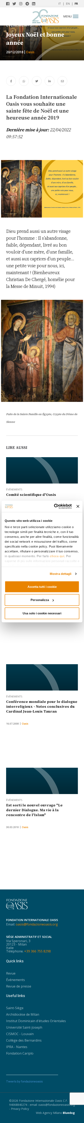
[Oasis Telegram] (28, 3)
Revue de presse (18, 986)
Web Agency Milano (49, 1113)
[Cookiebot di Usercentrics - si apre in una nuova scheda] (54, 506)
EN (68, 3)
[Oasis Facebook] (9, 3)
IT (59, 3)
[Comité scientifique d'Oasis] (42, 470)
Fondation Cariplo (19, 1053)
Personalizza (40, 600)
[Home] (45, 15)
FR (76, 3)
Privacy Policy (20, 1109)
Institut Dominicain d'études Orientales (36, 1021)
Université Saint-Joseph (24, 1027)
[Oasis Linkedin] (34, 3)
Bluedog (69, 1113)
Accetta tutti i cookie (42, 586)
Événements (14, 489)
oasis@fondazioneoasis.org (37, 924)
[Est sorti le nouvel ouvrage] (42, 781)
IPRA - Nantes (16, 1047)
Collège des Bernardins (24, 1040)
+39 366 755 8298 (37, 951)
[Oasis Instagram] (22, 3)
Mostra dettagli (61, 573)
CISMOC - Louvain (20, 1034)
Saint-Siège (14, 1008)
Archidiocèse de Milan (22, 1014)
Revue (10, 973)
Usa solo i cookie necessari (42, 613)
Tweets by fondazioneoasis (24, 1081)
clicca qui (57, 556)
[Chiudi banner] (77, 506)
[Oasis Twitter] (15, 3)
